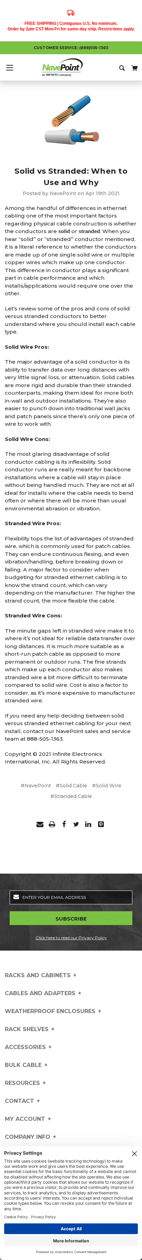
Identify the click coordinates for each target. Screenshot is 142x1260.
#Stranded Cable (71, 796)
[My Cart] (134, 67)
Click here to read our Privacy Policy (71, 937)
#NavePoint (36, 785)
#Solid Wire (106, 785)
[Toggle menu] (9, 67)
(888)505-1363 (93, 47)
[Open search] (122, 67)
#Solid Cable (71, 785)
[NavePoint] (71, 67)
